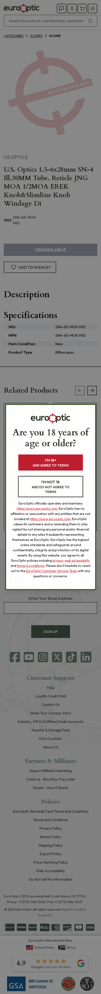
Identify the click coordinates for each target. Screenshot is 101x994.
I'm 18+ (51, 462)
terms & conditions (31, 566)
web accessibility (77, 560)
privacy (58, 560)
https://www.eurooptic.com (37, 508)
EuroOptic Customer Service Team (51, 571)
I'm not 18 (51, 487)
